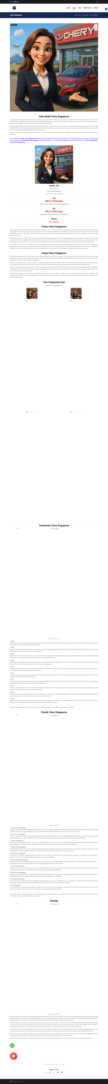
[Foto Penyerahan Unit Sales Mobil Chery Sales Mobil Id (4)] (76, 355)
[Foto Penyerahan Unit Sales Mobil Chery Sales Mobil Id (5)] (31, 466)
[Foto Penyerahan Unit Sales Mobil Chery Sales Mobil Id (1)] (31, 293)
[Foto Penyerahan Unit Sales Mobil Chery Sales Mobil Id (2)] (76, 293)
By (56, 1064)
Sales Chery (13, 24)
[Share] (106, 9)
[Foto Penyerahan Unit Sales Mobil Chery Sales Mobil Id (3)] (31, 355)
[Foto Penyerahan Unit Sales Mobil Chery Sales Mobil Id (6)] (76, 466)
